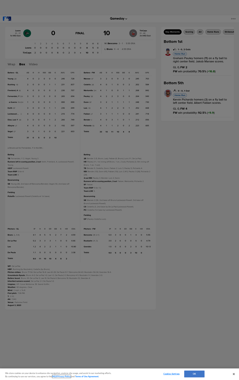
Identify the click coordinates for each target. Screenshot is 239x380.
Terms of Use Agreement (87, 376)
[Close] (233, 374)
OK (194, 374)
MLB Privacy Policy (61, 376)
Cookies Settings (171, 374)
